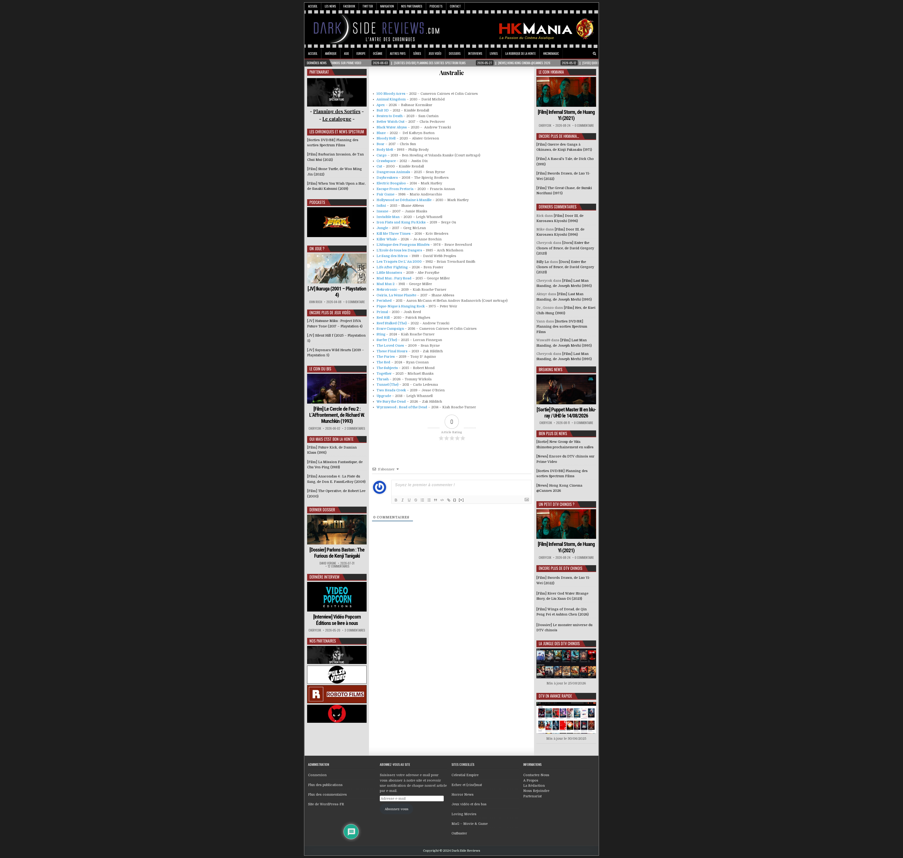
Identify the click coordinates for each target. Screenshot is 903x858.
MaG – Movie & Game (470, 824)
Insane (382, 211)
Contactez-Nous (536, 775)
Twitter (367, 6)
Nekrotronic (386, 289)
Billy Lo (542, 262)
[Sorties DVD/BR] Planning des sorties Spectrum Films (561, 326)
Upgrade (383, 396)
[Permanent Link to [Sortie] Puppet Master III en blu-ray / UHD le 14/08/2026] (566, 389)
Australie (451, 72)
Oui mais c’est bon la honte (331, 439)
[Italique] (402, 500)
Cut (379, 166)
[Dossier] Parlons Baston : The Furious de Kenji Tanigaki (336, 553)
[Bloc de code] (442, 500)
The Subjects (387, 368)
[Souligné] (409, 500)
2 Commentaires (355, 428)
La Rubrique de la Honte (520, 53)
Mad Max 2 (385, 284)
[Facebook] (581, 53)
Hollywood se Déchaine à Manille (404, 200)
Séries (417, 53)
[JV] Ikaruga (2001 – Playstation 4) (337, 292)
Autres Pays (398, 53)
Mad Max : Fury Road (394, 278)
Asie (346, 53)
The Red (383, 362)
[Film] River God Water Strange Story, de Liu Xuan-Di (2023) (562, 596)
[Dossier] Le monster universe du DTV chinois (564, 627)
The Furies (385, 356)
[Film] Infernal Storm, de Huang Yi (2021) (566, 115)
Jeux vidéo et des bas (469, 804)
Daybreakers (387, 177)
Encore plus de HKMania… (559, 136)
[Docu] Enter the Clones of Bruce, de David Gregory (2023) (565, 248)
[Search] (594, 53)
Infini (381, 205)
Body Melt (384, 149)
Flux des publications (325, 785)
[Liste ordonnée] (422, 500)
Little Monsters (389, 272)
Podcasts (436, 6)
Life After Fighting (392, 267)
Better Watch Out (390, 121)
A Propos (530, 780)
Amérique (331, 53)
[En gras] (396, 500)
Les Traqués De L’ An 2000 (399, 261)
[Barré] (415, 500)
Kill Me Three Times (393, 233)
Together (384, 373)
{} (454, 499)
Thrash (382, 379)
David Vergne (328, 563)
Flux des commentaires (327, 794)
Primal (382, 312)
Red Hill (383, 317)
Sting (380, 334)
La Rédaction (534, 785)
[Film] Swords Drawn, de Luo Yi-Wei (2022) (563, 580)
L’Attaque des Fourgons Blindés (403, 244)
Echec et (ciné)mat (467, 785)
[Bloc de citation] (435, 500)
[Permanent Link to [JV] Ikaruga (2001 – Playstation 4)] (337, 268)
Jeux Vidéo (435, 53)
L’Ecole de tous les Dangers (399, 250)
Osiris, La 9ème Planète (396, 295)
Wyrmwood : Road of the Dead (401, 407)
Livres (494, 53)
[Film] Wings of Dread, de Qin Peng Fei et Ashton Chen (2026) (562, 611)
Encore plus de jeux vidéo (329, 312)
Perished (384, 300)
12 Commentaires (338, 566)
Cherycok (315, 428)
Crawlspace (386, 161)
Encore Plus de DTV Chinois (560, 568)
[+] (461, 499)
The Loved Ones (390, 345)
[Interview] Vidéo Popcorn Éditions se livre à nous (337, 620)
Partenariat (532, 796)
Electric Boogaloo (391, 183)
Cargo (381, 155)
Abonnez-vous (396, 809)
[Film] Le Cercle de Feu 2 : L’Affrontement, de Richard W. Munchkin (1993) (337, 415)
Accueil (312, 6)
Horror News (463, 794)
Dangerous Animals (393, 172)
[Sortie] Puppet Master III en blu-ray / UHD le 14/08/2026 (566, 413)
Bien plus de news (553, 433)
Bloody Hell (386, 138)
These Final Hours (392, 351)
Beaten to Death (389, 116)
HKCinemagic (551, 53)
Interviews (475, 53)
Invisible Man (388, 217)
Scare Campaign (390, 328)
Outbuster (459, 833)
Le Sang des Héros (392, 256)
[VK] (588, 53)
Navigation (387, 6)
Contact (455, 6)
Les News (330, 6)
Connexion (317, 775)
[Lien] (448, 500)
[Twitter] (574, 53)
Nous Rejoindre (536, 791)
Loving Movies (464, 814)
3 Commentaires (355, 630)
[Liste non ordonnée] (429, 500)
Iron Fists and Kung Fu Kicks (401, 222)
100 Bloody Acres (390, 93)
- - (337, 118)
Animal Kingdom (391, 99)
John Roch (315, 301)
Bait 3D (382, 110)
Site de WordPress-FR (326, 804)
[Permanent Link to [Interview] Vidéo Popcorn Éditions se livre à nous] (337, 597)
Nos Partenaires (411, 6)
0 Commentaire (355, 301)
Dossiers (455, 53)
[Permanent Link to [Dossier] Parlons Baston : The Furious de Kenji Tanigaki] (337, 529)
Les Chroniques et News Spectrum (336, 132)
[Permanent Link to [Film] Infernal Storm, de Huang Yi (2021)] (566, 92)
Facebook (349, 6)
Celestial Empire (465, 775)
